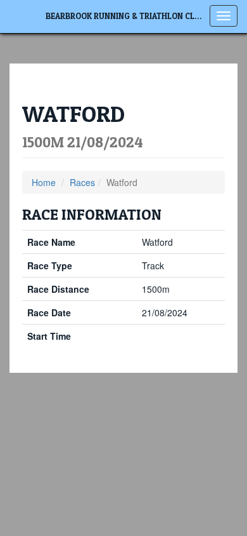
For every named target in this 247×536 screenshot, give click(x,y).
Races (82, 182)
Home (44, 182)
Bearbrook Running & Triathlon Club (125, 16)
